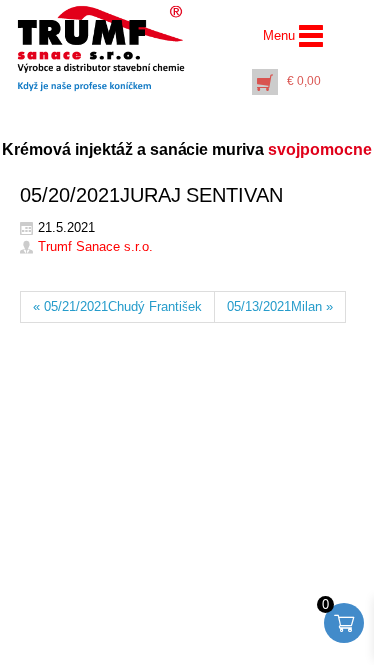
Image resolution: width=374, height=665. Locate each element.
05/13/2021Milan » (280, 306)
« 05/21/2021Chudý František (117, 306)
